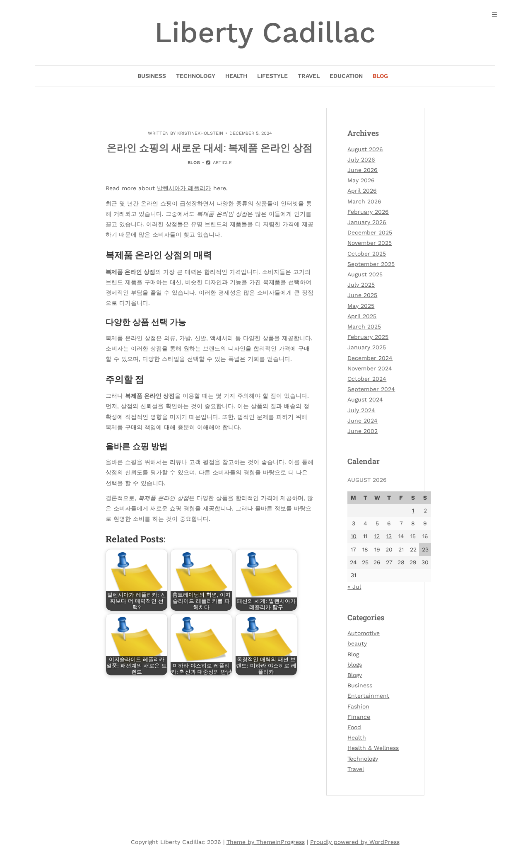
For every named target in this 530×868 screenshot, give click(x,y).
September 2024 (371, 389)
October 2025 (366, 253)
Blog (380, 76)
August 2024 (365, 399)
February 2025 (367, 337)
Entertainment (368, 695)
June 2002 (362, 431)
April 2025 (361, 316)
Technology (195, 76)
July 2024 (361, 410)
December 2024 (370, 358)
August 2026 (365, 149)
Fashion (358, 706)
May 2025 (360, 305)
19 (377, 549)
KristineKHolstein (200, 133)
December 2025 (369, 232)
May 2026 (361, 180)
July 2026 (361, 159)
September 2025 (371, 264)
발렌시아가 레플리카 (184, 188)
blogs (354, 664)
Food (354, 727)
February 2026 (368, 211)
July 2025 (361, 284)
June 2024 (362, 420)
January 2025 (366, 347)
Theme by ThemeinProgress (265, 842)
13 (389, 536)
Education (346, 76)
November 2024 (369, 368)
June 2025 (362, 295)
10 (354, 536)
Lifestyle (272, 76)
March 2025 (364, 326)
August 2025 (365, 274)
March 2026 (364, 201)
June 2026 (362, 170)
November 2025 (369, 242)
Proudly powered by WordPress (355, 842)
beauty (357, 643)
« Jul (354, 586)
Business (151, 76)
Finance (358, 716)
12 (377, 536)
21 (401, 549)
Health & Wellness (373, 748)
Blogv (354, 675)
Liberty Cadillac (265, 32)
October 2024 (366, 378)
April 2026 (362, 190)
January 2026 (366, 222)
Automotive (363, 633)
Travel (309, 76)
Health (236, 76)
